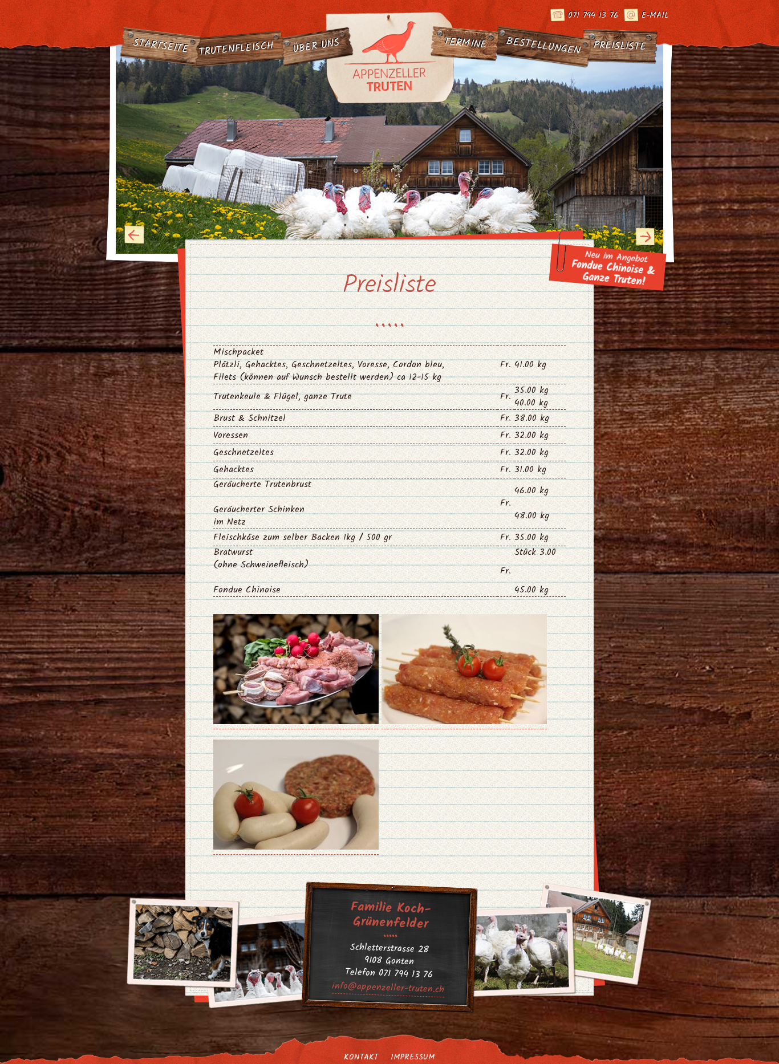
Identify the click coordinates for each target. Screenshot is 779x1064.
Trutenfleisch (236, 49)
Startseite (161, 46)
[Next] (646, 236)
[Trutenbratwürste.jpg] (296, 847)
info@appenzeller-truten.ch (388, 988)
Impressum (413, 1057)
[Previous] (134, 235)
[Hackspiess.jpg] (464, 721)
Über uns (316, 47)
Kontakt (361, 1057)
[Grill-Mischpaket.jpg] (296, 721)
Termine (465, 44)
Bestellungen (543, 46)
